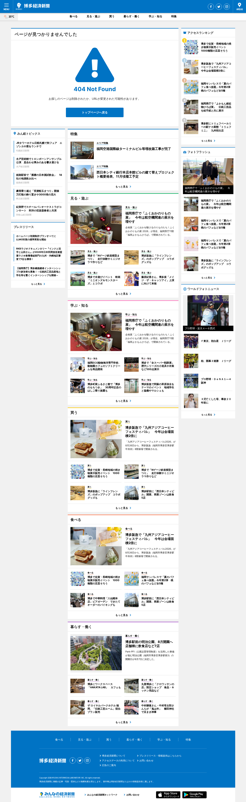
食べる (74, 16)
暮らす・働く (132, 16)
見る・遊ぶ (93, 16)
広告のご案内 (109, 765)
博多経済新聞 (33, 6)
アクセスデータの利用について (118, 760)
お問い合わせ (146, 760)
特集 (174, 16)
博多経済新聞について (113, 755)
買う (112, 16)
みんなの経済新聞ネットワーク (57, 795)
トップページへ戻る (95, 112)
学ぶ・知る (155, 16)
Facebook (211, 7)
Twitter (219, 7)
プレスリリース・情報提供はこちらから (160, 755)
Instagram (227, 7)
